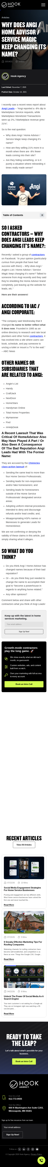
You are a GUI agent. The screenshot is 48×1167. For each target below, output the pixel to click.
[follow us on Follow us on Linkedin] (23, 1149)
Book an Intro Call (24, 684)
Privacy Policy (36, 1154)
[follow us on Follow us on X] (19, 1149)
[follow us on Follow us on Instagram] (32, 1149)
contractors (38, 254)
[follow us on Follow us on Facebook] (28, 1149)
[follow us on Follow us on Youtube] (37, 1149)
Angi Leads (8, 108)
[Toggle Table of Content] (41, 215)
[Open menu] (43, 5)
